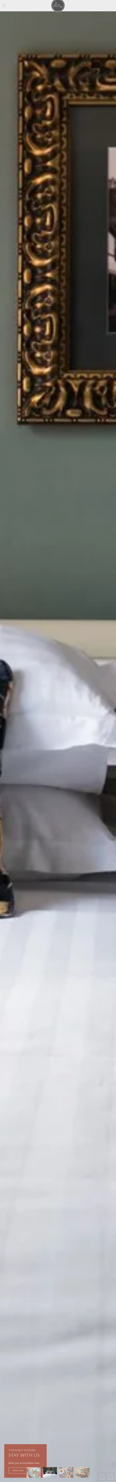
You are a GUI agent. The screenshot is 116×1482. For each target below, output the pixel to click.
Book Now (18, 1471)
